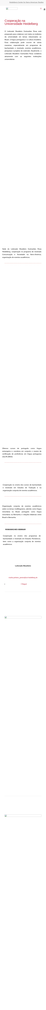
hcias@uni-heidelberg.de (23, 611)
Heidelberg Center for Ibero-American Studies (26, 2)
